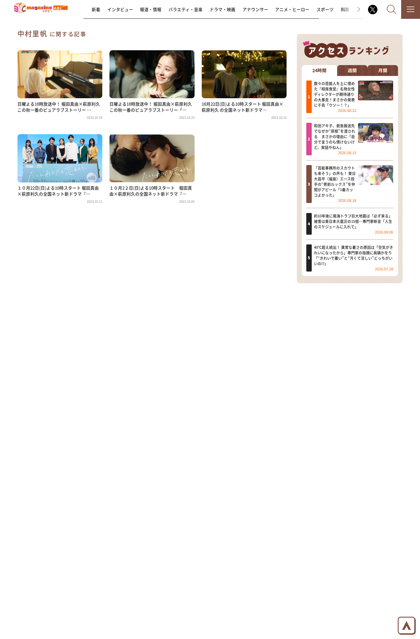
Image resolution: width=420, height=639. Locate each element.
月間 (382, 70)
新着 (96, 9)
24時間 (319, 70)
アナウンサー (255, 9)
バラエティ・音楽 (186, 9)
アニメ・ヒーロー (292, 9)
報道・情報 (150, 9)
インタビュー (120, 9)
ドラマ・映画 (222, 9)
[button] (354, 9)
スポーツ (325, 9)
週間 (352, 70)
